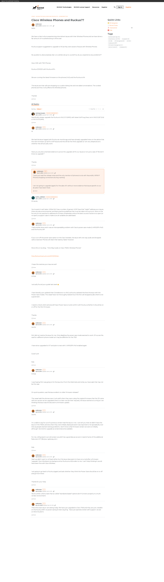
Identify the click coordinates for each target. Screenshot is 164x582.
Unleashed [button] (123, 47)
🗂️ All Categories (113, 23)
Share (33, 99)
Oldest (39, 109)
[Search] (114, 7)
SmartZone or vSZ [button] (114, 39)
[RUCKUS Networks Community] (38, 7)
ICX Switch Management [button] (115, 45)
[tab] (35, 104)
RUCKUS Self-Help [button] (114, 36)
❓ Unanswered (120, 28)
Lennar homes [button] (112, 47)
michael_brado (40, 113)
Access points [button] (112, 43)
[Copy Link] (54, 26)
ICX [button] (110, 41)
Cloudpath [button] (125, 39)
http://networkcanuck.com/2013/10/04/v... (45, 256)
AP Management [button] (119, 41)
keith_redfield (40, 197)
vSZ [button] (129, 41)
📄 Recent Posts (113, 25)
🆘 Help (110, 30)
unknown (39, 24)
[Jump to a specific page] (102, 109)
